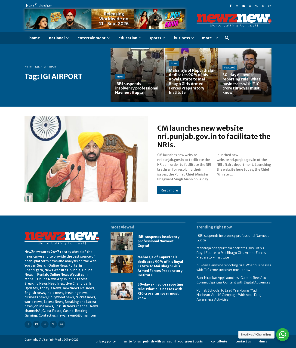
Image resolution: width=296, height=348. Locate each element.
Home (28, 66)
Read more (169, 190)
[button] (227, 38)
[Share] (256, 5)
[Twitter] (263, 5)
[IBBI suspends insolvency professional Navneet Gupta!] (137, 75)
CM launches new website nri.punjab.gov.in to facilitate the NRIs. (213, 136)
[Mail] (250, 5)
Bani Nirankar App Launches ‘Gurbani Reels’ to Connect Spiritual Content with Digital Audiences (233, 280)
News (120, 76)
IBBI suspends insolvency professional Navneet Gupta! (158, 241)
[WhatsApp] (269, 5)
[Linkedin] (243, 5)
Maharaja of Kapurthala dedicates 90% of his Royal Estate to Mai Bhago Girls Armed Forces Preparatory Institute (160, 266)
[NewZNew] (234, 20)
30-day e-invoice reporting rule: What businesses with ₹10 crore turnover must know (160, 291)
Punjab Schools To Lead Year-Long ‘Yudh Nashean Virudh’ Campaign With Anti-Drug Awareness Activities (229, 295)
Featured (229, 67)
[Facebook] (230, 5)
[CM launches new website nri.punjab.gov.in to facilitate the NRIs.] (86, 159)
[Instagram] (237, 5)
